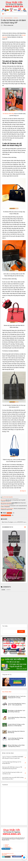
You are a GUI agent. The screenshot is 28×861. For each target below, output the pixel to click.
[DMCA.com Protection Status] (6, 857)
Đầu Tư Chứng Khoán (5, 505)
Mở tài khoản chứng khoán (6, 502)
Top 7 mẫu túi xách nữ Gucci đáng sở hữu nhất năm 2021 (13, 565)
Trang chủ (7, 844)
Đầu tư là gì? (3, 500)
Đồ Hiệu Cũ (23, 491)
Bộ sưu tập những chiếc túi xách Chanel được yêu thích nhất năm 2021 (13, 577)
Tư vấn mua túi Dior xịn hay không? (12, 540)
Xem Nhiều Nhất (6, 691)
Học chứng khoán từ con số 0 (7, 853)
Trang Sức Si (7, 846)
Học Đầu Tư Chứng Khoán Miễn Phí (9, 855)
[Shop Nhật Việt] (14, 11)
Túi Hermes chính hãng (8, 113)
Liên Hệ (6, 845)
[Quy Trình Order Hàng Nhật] (7, 497)
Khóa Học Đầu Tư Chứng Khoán (7, 508)
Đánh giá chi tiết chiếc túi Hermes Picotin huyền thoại (12, 552)
